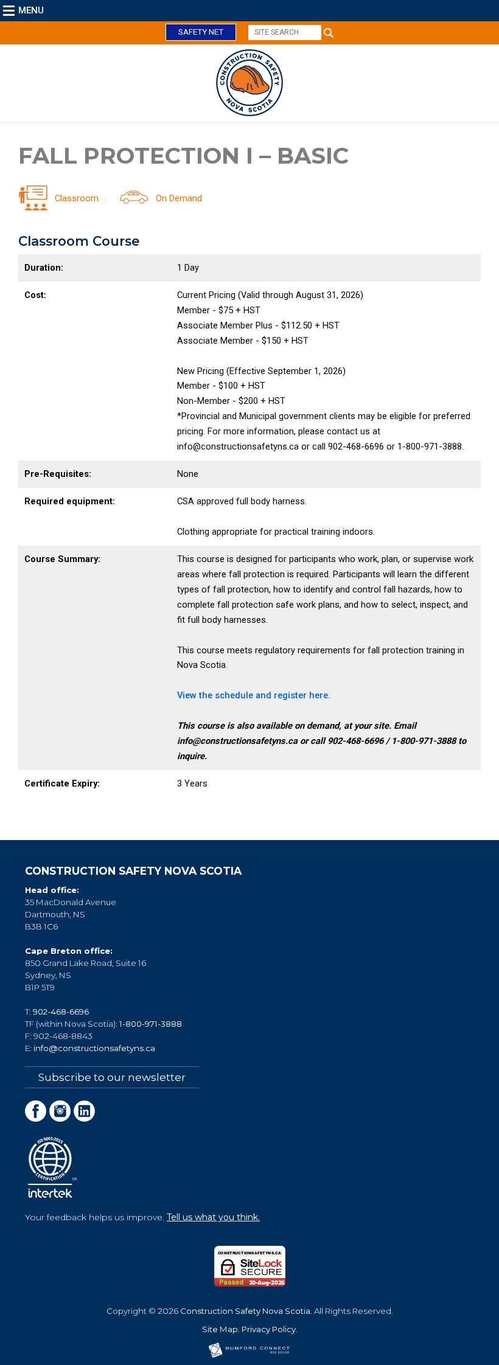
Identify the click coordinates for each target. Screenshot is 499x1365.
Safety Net (200, 31)
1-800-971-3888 (150, 1024)
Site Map (220, 1329)
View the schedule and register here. (253, 695)
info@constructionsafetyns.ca (94, 1048)
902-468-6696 (61, 1011)
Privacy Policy (269, 1329)
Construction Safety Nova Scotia (245, 1311)
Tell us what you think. (213, 1217)
